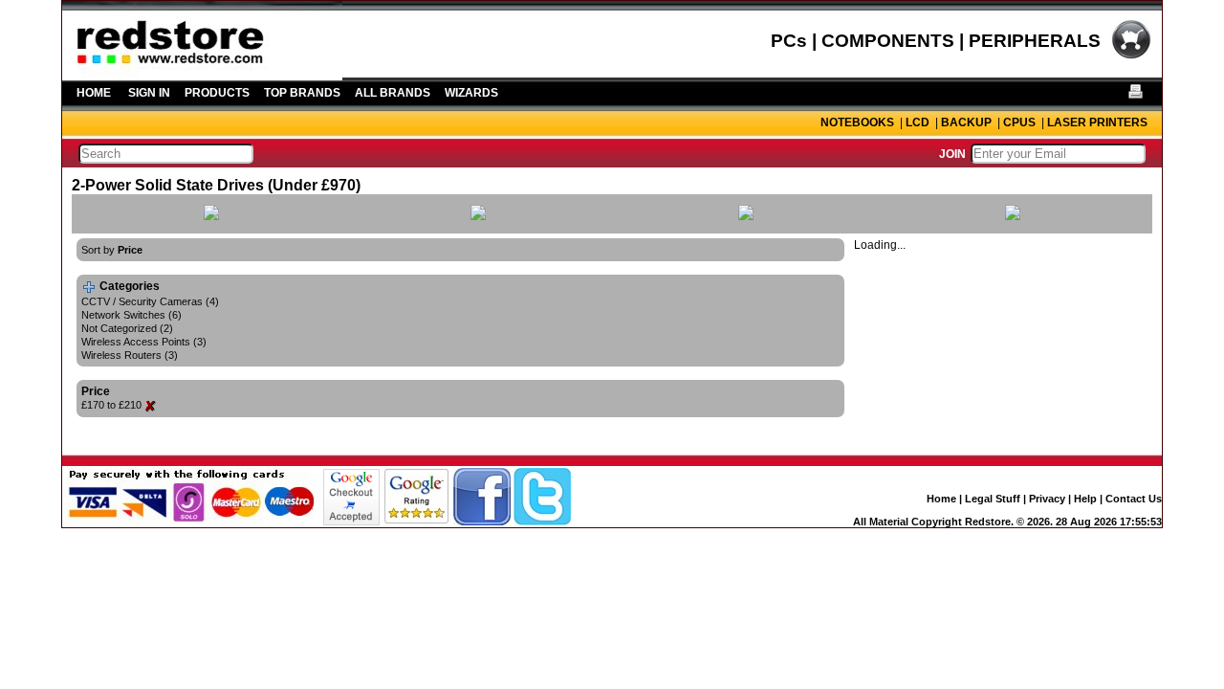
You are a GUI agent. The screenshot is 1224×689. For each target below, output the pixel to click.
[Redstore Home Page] (202, 73)
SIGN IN (149, 93)
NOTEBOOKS (857, 122)
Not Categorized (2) (127, 328)
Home (941, 498)
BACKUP (966, 122)
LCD (917, 122)
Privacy (1047, 498)
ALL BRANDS (392, 93)
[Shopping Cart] (1131, 56)
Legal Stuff (992, 498)
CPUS (1019, 122)
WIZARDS (471, 93)
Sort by (111, 250)
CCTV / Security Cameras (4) (150, 301)
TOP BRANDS (302, 93)
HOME (93, 93)
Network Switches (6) (131, 315)
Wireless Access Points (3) (144, 341)
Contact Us (1133, 498)
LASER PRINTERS (1097, 122)
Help (1085, 498)
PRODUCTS (217, 93)
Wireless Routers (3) (129, 355)
